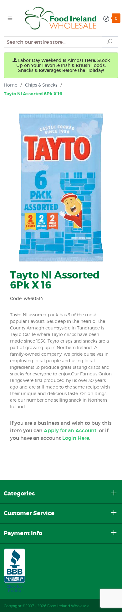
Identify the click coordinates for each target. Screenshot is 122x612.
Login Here (75, 438)
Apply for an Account (70, 430)
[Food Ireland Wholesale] (61, 17)
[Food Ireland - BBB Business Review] (14, 571)
